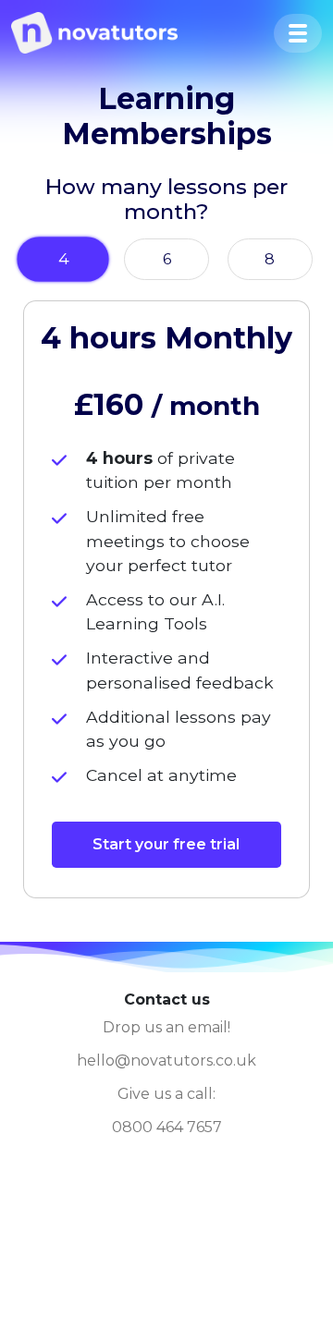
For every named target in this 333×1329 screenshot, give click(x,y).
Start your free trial (166, 844)
